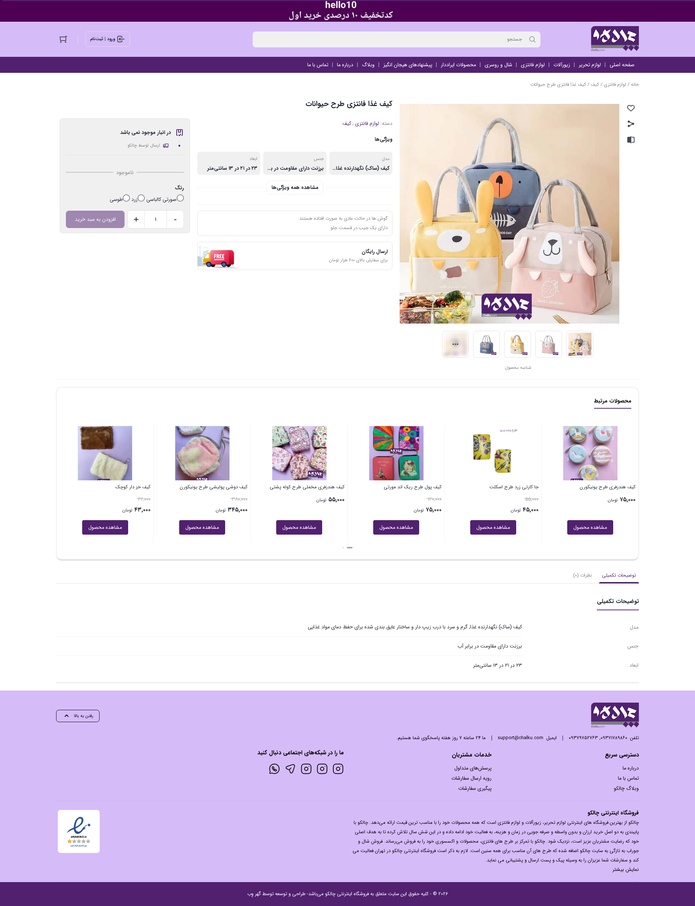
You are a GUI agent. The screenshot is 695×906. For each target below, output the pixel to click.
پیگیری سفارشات (475, 788)
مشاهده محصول (543, 527)
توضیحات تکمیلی (619, 575)
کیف (595, 84)
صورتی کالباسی (161, 199)
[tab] (619, 575)
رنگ (179, 188)
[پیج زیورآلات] (338, 769)
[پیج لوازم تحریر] (322, 769)
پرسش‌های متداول (473, 768)
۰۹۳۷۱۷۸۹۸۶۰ (614, 738)
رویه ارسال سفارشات (471, 778)
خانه (635, 84)
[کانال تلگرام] (290, 769)
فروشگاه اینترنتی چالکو (347, 894)
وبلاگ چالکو (626, 788)
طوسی (116, 199)
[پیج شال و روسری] (306, 769)
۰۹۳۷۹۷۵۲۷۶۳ (583, 738)
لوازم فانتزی (615, 84)
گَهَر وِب (254, 894)
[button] (350, 547)
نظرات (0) (582, 575)
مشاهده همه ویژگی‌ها (295, 187)
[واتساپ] (274, 769)
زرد (134, 199)
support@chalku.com (520, 738)
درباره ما (631, 768)
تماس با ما (628, 778)
